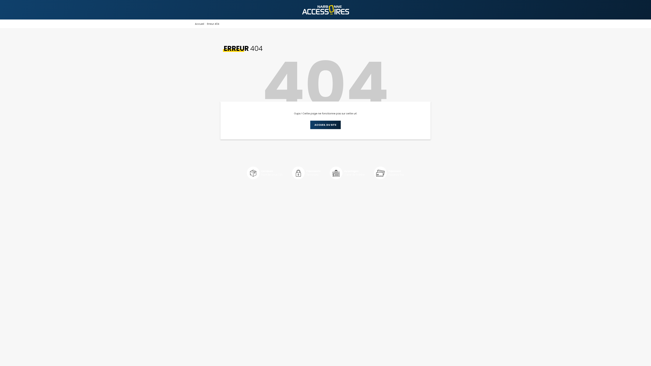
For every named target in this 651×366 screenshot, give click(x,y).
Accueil (199, 24)
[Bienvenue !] (325, 9)
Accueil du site (325, 125)
